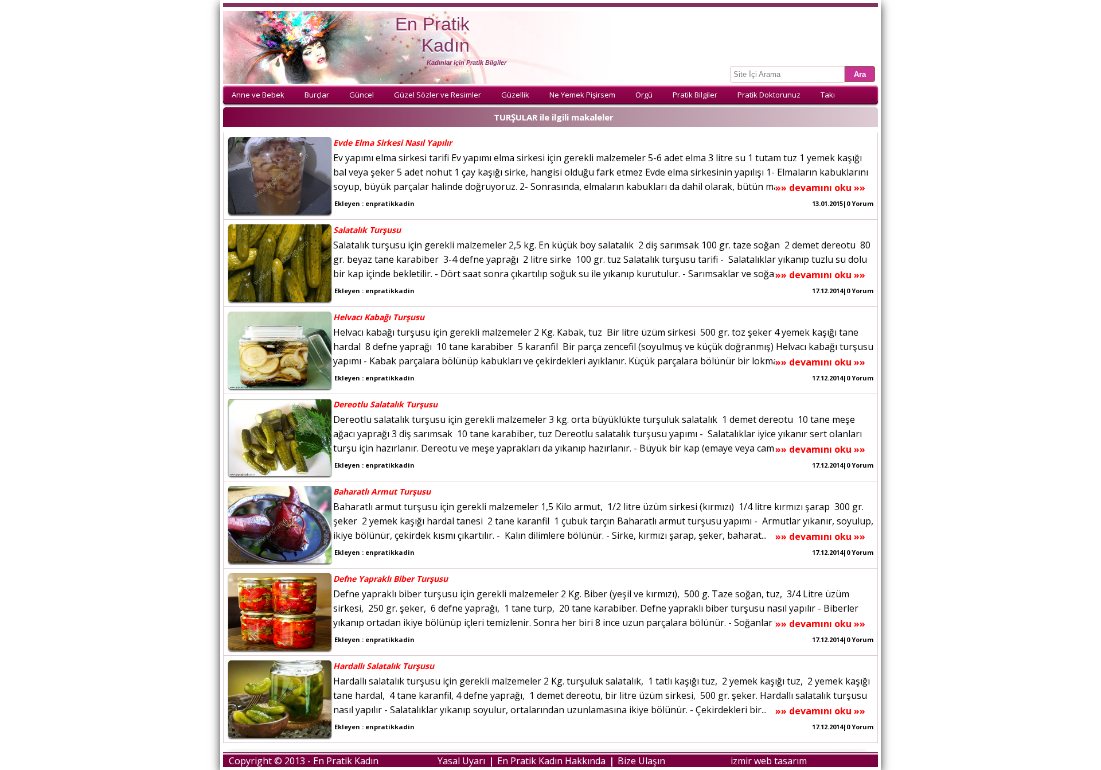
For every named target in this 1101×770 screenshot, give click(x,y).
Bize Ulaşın (641, 761)
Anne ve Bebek (258, 95)
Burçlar (316, 95)
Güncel (361, 95)
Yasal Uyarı (461, 761)
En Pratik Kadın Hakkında (551, 761)
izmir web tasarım (769, 761)
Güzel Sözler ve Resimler (437, 95)
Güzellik (515, 95)
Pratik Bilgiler (695, 95)
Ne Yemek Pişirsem (582, 95)
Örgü (644, 95)
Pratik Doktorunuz (769, 95)
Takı (828, 95)
